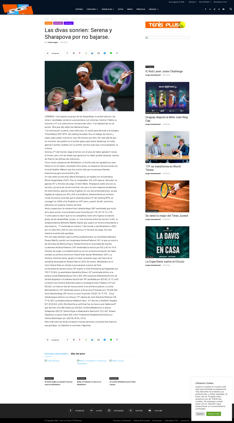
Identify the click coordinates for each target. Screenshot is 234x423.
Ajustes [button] (200, 414)
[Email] (98, 53)
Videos (130, 9)
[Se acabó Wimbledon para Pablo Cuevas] (124, 369)
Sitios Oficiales (204, 2)
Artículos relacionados (56, 353)
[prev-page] (46, 390)
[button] (230, 9)
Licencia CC (185, 420)
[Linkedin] (92, 53)
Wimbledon (68, 23)
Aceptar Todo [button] (213, 414)
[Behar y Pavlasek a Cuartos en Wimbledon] (92, 369)
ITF (147, 162)
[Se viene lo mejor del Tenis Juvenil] (167, 196)
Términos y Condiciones (122, 420)
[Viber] (117, 53)
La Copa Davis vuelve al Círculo (164, 261)
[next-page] (50, 390)
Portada (79, 9)
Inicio (47, 19)
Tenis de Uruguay (152, 211)
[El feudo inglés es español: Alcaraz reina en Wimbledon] (59, 369)
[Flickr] (210, 9)
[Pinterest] (79, 53)
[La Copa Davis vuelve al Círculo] (167, 242)
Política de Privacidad (142, 420)
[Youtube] (223, 9)
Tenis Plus (140, 9)
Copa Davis (91, 9)
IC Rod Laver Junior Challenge (164, 71)
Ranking (192, 2)
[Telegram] (104, 53)
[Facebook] (206, 9)
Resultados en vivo (220, 2)
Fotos (120, 9)
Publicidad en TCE (171, 420)
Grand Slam (107, 9)
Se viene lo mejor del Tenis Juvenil (166, 215)
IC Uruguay (149, 67)
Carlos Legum (53, 42)
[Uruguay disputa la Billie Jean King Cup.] (167, 98)
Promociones (157, 420)
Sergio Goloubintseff (153, 75)
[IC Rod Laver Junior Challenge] (167, 52)
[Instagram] (214, 9)
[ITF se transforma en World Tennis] (167, 147)
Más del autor (78, 353)
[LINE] (110, 53)
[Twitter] (219, 9)
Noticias (54, 19)
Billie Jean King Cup (152, 113)
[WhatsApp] (86, 53)
